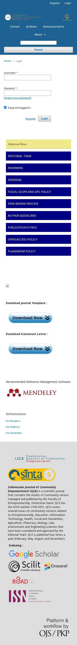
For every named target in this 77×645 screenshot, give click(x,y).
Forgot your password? (18, 98)
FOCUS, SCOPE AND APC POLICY (29, 192)
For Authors (13, 427)
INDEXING (15, 180)
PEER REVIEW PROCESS (23, 203)
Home (7, 61)
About (38, 34)
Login (68, 3)
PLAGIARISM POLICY (21, 251)
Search (38, 49)
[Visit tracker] (7, 286)
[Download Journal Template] (31, 326)
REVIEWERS (15, 168)
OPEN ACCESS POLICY (22, 239)
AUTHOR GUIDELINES (22, 215)
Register (55, 3)
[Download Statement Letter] (31, 357)
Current (15, 26)
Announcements (53, 26)
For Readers (13, 421)
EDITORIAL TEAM (19, 156)
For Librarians (14, 433)
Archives (31, 26)
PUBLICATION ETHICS (22, 227)
